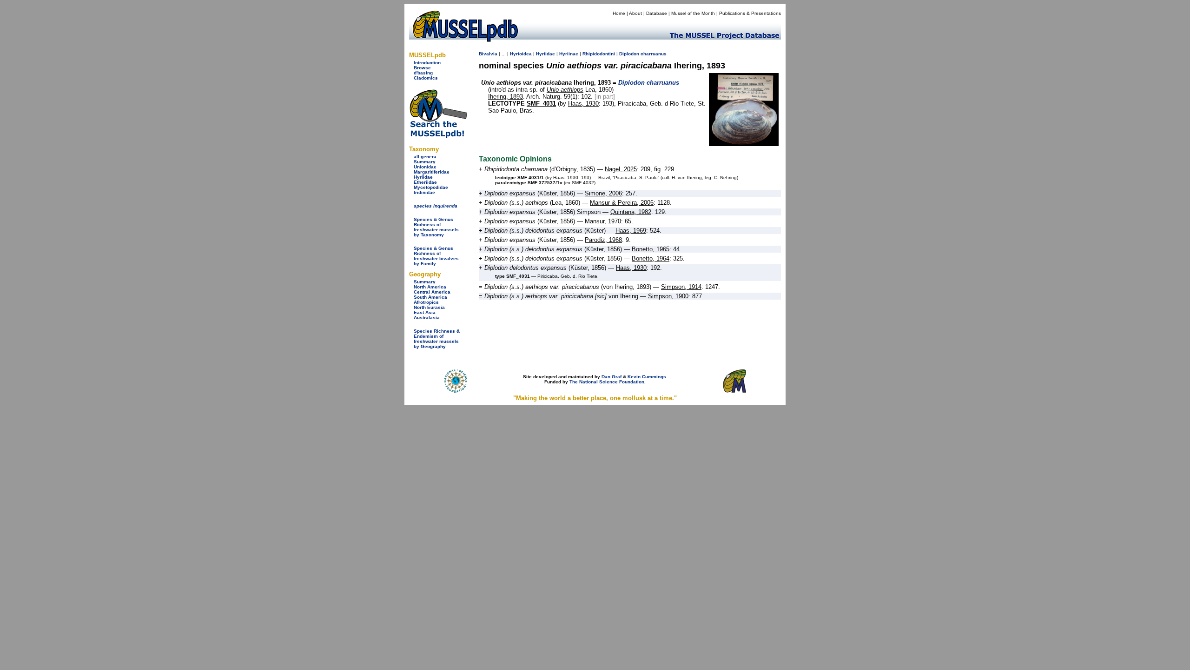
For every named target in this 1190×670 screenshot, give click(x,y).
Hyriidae (423, 177)
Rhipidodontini (598, 53)
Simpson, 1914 (681, 286)
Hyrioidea (521, 53)
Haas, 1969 (630, 230)
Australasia (427, 317)
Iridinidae (424, 192)
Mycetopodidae (431, 187)
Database (656, 13)
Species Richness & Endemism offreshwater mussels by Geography (437, 338)
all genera (425, 156)
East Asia (425, 312)
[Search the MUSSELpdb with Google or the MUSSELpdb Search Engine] (438, 136)
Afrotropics (426, 302)
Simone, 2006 (603, 193)
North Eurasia (429, 307)
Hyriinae (568, 53)
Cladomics (426, 77)
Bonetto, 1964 (650, 258)
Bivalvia (488, 53)
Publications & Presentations (750, 13)
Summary (425, 161)
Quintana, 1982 (630, 211)
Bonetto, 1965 (650, 249)
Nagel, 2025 (621, 169)
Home (619, 13)
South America (430, 297)
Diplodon (629, 53)
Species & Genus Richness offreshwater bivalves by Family (436, 256)
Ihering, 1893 (505, 96)
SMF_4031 (541, 103)
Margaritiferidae (432, 171)
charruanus (654, 53)
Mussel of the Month (693, 13)
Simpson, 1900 (668, 296)
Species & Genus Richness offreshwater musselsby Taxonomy (436, 227)
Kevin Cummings (647, 376)
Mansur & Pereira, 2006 (622, 202)
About (635, 13)
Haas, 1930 (583, 103)
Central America (432, 292)
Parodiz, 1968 (603, 239)
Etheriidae (425, 182)
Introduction (427, 62)
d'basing (423, 72)
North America (430, 286)
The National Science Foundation (606, 381)
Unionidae (425, 166)
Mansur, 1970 (603, 221)
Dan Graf (611, 376)
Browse (422, 67)
